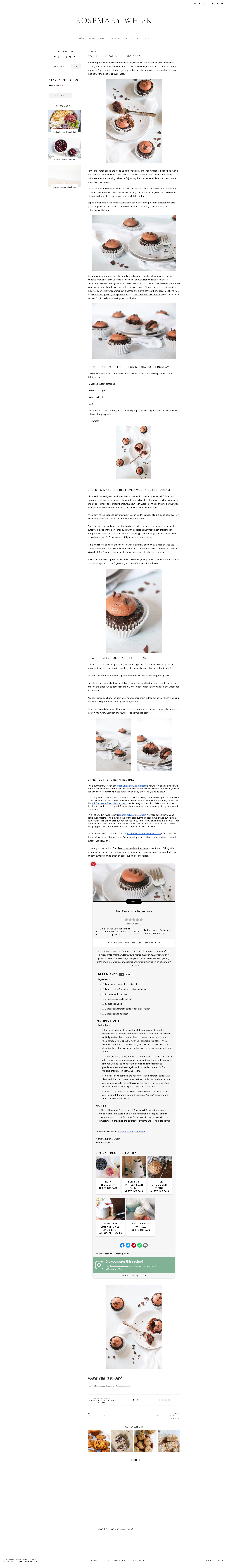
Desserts (105, 1400)
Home (81, 38)
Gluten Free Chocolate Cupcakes (101, 1414)
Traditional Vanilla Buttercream (133, 848)
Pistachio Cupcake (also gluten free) (110, 294)
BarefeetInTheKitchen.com (131, 1131)
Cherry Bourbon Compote (64, 159)
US (121, 974)
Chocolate (94, 1400)
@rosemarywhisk (125, 1528)
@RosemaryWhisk (119, 1266)
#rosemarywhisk (123, 1386)
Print (133, 901)
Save (93, 864)
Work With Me (131, 38)
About (102, 38)
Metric (129, 974)
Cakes (111, 1398)
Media (141, 1560)
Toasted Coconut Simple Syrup (65, 187)
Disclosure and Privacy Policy (21, 1559)
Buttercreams (100, 1398)
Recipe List (115, 38)
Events (145, 38)
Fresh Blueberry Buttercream (148, 294)
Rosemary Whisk (114, 20)
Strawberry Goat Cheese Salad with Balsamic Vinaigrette (161, 1415)
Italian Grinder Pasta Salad (64, 132)
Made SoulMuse (215, 1560)
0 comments (164, 1400)
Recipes (91, 38)
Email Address (56, 85)
